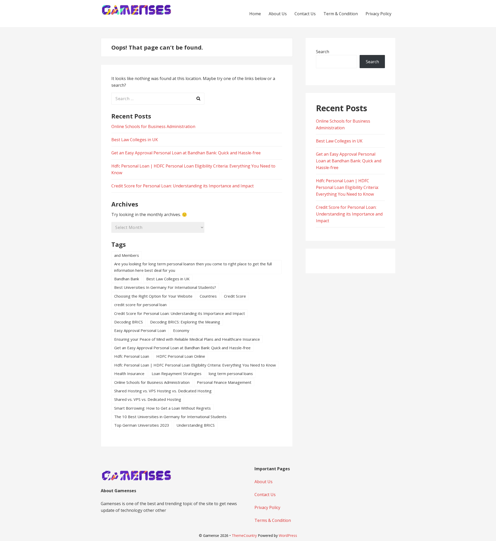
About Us (278, 14)
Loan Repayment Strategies (177, 373)
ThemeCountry (244, 535)
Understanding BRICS (195, 425)
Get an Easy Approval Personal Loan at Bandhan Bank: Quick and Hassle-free (186, 153)
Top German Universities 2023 (141, 425)
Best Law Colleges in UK (134, 139)
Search (322, 51)
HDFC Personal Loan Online (180, 356)
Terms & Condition (272, 520)
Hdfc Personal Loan (131, 356)
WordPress (288, 535)
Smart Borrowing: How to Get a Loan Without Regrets (162, 408)
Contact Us (305, 14)
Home (255, 14)
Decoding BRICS (128, 321)
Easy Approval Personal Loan (140, 330)
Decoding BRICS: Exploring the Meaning (185, 321)
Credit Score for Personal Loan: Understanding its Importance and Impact (182, 186)
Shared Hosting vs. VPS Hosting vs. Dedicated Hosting (163, 390)
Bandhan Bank (126, 278)
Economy (181, 330)
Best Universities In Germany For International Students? (165, 287)
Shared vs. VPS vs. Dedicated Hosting (147, 399)
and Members (126, 255)
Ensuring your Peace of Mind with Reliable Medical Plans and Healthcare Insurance (187, 339)
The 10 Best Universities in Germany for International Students (170, 416)
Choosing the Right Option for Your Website (153, 296)
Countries (208, 296)
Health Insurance (129, 373)
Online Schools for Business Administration (153, 126)
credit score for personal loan (140, 304)
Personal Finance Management (224, 382)
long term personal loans (231, 373)
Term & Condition (340, 14)
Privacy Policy (378, 14)
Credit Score (235, 296)
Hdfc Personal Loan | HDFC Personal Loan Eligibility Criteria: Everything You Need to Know (195, 365)
